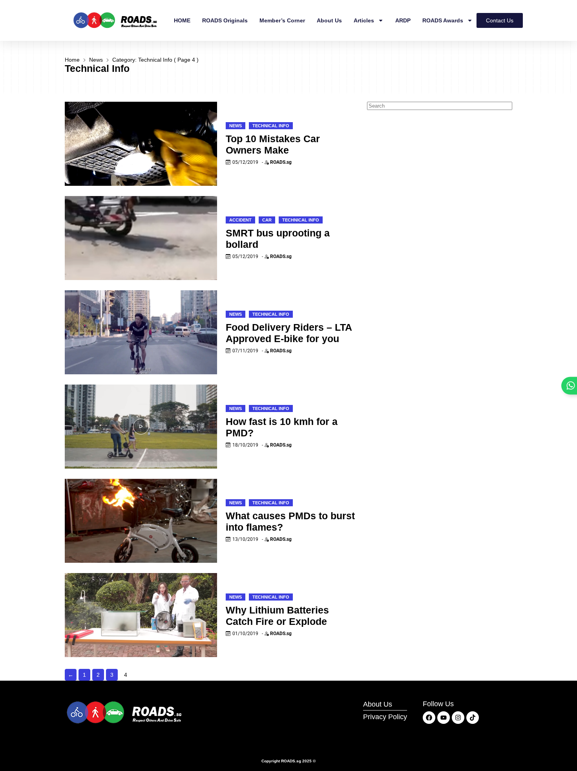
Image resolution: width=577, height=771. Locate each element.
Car (267, 220)
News (96, 60)
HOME (182, 20)
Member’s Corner (282, 20)
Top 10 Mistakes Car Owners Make (273, 144)
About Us (329, 20)
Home (72, 60)
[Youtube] (443, 717)
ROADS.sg (281, 162)
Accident (240, 220)
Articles (364, 20)
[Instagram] (458, 717)
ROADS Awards (442, 20)
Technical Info (270, 125)
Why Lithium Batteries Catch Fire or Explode (277, 615)
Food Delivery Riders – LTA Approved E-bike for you (289, 333)
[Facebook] (429, 717)
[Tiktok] (472, 717)
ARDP (403, 20)
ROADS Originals (225, 20)
